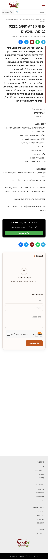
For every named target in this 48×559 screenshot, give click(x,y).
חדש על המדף (39, 470)
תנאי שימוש (40, 533)
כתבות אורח (40, 511)
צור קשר (41, 530)
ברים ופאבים (40, 493)
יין (43, 466)
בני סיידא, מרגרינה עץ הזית (20, 36)
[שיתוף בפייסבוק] (20, 42)
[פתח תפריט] (43, 5)
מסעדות (41, 474)
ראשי (44, 19)
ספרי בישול (40, 515)
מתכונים (38, 19)
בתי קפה (41, 489)
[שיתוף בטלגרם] (43, 42)
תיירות (42, 500)
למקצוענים (40, 523)
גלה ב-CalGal (24, 233)
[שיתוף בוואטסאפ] (37, 42)
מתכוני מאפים (30, 19)
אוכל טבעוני (40, 496)
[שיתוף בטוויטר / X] (26, 42)
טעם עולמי (40, 519)
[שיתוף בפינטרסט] (32, 42)
